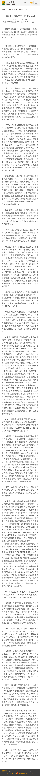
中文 (31, 3)
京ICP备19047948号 (10, 773)
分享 (33, 22)
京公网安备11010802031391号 (27, 773)
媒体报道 (18, 9)
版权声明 (4, 771)
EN (25, 3)
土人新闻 (10, 9)
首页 (3, 9)
